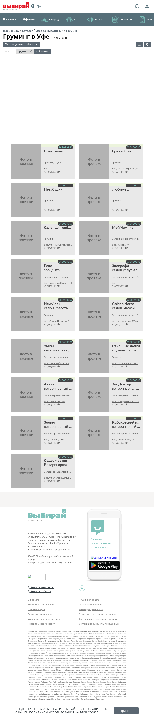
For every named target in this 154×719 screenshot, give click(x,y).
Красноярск (67, 660)
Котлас (118, 658)
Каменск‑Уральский (86, 653)
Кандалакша (116, 653)
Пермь (123, 677)
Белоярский (32, 638)
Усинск (123, 691)
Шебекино (118, 696)
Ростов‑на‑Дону (34, 682)
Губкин (47, 648)
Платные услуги (36, 609)
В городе (54, 19)
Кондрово (95, 658)
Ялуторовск (90, 699)
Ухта (77, 694)
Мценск (46, 670)
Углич (82, 691)
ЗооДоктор (121, 384)
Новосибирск (92, 675)
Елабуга (123, 648)
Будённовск (32, 641)
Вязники (56, 646)
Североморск (45, 684)
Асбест (108, 634)
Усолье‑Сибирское (42, 694)
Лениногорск (65, 663)
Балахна (54, 636)
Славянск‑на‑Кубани (94, 684)
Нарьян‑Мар (121, 670)
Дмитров (96, 648)
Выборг (31, 646)
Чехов (75, 696)
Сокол (123, 684)
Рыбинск (56, 682)
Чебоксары (32, 696)
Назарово (91, 670)
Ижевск (103, 651)
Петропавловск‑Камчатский (39, 679)
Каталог (10, 19)
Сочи (65, 687)
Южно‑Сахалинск (58, 699)
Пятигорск (95, 679)
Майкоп (79, 665)
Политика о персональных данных (98, 614)
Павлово (77, 677)
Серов (83, 684)
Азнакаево (77, 631)
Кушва (30, 663)
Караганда (32, 655)
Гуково (62, 648)
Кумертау (101, 660)
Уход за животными (49, 31)
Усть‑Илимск (65, 694)
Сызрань (58, 689)
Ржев (107, 679)
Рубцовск (44, 682)
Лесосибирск (100, 663)
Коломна (31, 658)
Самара (89, 682)
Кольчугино (49, 658)
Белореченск (121, 636)
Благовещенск (69, 638)
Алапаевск (94, 631)
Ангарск (36, 634)
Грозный (40, 648)
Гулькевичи (70, 648)
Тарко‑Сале (94, 689)
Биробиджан (58, 638)
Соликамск (32, 687)
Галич (81, 646)
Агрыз (70, 631)
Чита (90, 696)
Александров (103, 631)
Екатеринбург (114, 648)
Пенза (103, 677)
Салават (69, 682)
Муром (39, 670)
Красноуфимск (56, 660)
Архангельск (99, 634)
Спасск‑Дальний (74, 687)
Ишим (43, 653)
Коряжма (103, 658)
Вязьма (63, 646)
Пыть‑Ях (86, 679)
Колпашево (40, 658)
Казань (59, 653)
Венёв (100, 641)
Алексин (112, 631)
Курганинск (116, 660)
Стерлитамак (121, 687)
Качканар (47, 655)
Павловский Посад (91, 677)
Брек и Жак (122, 151)
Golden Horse (123, 304)
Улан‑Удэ (95, 691)
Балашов (61, 636)
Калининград (67, 653)
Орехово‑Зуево (60, 677)
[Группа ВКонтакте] (82, 588)
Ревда (102, 679)
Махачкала (122, 665)
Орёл (40, 677)
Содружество (55, 461)
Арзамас (76, 634)
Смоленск (107, 684)
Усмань (31, 694)
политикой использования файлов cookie (63, 712)
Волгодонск (60, 643)
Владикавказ (33, 643)
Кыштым (37, 663)
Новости (100, 19)
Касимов (39, 655)
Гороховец (122, 646)
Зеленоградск (58, 651)
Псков (80, 679)
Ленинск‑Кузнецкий (79, 663)
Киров (89, 655)
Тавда (74, 689)
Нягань (108, 675)
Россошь (122, 679)
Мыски (52, 670)
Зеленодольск (69, 651)
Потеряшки (53, 151)
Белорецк (111, 636)
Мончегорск (111, 667)
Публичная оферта (89, 599)
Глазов (102, 646)
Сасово (115, 682)
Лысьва (44, 665)
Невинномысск (51, 672)
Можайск (94, 667)
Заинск (42, 651)
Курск (124, 660)
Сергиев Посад (64, 684)
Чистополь (83, 696)
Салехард (76, 682)
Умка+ (49, 346)
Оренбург (48, 677)
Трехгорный (58, 691)
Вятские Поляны (72, 646)
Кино (77, 19)
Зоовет (50, 422)
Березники (42, 638)
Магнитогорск (70, 665)
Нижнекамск (109, 672)
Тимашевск (115, 689)
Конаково (78, 658)
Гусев (78, 648)
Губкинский (55, 648)
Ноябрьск (101, 675)
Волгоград (51, 643)
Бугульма (112, 638)
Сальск (83, 682)
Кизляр (62, 655)
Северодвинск (33, 684)
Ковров (123, 655)
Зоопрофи (120, 266)
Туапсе (66, 691)
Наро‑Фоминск (110, 670)
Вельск (94, 641)
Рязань (63, 682)
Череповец (50, 696)
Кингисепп (75, 655)
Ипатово (110, 651)
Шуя (124, 696)
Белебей (97, 636)
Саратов (103, 682)
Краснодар (32, 660)
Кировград (96, 655)
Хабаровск (84, 694)
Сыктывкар (67, 689)
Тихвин (123, 689)
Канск (124, 653)
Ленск (91, 663)
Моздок (102, 667)
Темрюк (108, 689)
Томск (46, 691)
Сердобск (75, 684)
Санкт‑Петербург (40, 631)
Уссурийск (55, 694)
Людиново (52, 665)
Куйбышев (84, 660)
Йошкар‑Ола (51, 653)
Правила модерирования (41, 623)
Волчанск (90, 643)
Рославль (114, 679)
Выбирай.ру (11, 31)
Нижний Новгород (35, 675)
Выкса (36, 646)
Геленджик (95, 646)
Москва (31, 631)
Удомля (88, 691)
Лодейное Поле (34, 665)
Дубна (102, 648)
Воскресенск (113, 643)
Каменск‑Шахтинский (103, 653)
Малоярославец (89, 665)
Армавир (84, 634)
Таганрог (80, 689)
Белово (104, 636)
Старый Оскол (109, 687)
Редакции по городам (40, 614)
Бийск (50, 638)
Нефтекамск (72, 672)
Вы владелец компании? (41, 604)
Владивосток (121, 641)
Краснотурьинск (43, 660)
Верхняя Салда (109, 641)
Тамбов (87, 689)
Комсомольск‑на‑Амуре (64, 658)
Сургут (52, 689)
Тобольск (31, 691)
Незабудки (53, 189)
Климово (104, 655)
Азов (83, 631)
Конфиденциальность (91, 609)
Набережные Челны (72, 670)
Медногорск (39, 667)
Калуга (75, 653)
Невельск (39, 672)
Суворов (38, 689)
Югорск (48, 699)
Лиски (123, 663)
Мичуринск (85, 667)
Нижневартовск (96, 672)
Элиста (42, 699)
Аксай (87, 631)
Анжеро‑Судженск (48, 634)
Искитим (31, 653)
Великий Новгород (83, 641)
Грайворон (32, 648)
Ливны (109, 663)
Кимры (68, 655)
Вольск (97, 643)
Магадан (60, 665)
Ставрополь (86, 687)
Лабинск (46, 663)
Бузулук (41, 641)
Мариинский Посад (104, 665)
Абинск (64, 631)
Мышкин (59, 670)
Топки (51, 691)
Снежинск (116, 684)
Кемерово (55, 655)
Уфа (72, 694)
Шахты (110, 696)
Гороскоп (126, 19)
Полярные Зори (64, 679)
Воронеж (104, 643)
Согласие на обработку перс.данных (99, 623)
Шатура (104, 696)
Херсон (113, 694)
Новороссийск (80, 675)
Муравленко (121, 667)
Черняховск (68, 696)
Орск (70, 677)
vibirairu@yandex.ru (58, 543)
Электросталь (33, 699)
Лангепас (54, 663)
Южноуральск (70, 699)
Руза (50, 682)
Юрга (78, 699)
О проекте (33, 599)
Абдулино (57, 631)
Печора (54, 679)
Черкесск (59, 696)
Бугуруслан (122, 638)
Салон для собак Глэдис (64, 228)
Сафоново (122, 682)
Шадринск (97, 696)
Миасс (47, 667)
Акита (49, 384)
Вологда (76, 643)
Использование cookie (91, 604)
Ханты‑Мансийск (102, 694)
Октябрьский (116, 675)
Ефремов (35, 651)
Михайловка (75, 667)
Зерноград (80, 651)
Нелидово (62, 672)
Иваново (96, 651)
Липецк (117, 663)
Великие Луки (69, 641)
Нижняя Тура (59, 675)
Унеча (111, 691)
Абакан (50, 631)
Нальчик (99, 670)
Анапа (30, 634)
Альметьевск (121, 631)
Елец (29, 651)
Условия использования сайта (44, 618)
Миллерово (55, 667)
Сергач (54, 684)
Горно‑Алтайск (111, 646)
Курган (108, 660)
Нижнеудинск (121, 672)
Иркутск (123, 651)
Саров (109, 682)
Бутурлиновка (50, 641)
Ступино (31, 689)
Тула (71, 691)
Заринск (49, 651)
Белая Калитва (79, 636)
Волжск (69, 643)
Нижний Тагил (48, 675)
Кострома (111, 658)
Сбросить (42, 51)
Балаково (47, 636)
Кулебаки (93, 660)
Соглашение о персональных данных (99, 618)
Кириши (83, 655)
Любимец (120, 189)
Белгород (89, 636)
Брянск (105, 638)
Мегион (31, 667)
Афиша (29, 19)
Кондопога (86, 658)
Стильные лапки (126, 346)
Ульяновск (104, 691)
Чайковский (121, 694)
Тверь (101, 689)
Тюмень (76, 691)
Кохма (123, 658)
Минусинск (65, 667)
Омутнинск (32, 677)
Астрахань (122, 634)
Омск (124, 675)
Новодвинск (69, 675)
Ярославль (100, 699)
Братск (98, 638)
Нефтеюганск (84, 672)
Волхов (82, 643)
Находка (31, 672)
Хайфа (92, 694)
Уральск (117, 691)
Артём (91, 634)
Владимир (42, 643)
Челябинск (41, 696)
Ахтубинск (32, 636)
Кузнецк (76, 660)
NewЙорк (52, 304)
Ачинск (39, 636)
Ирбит (116, 651)
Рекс (48, 266)
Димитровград (86, 648)
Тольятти (39, 691)
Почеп (74, 679)
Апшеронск (68, 634)
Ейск (107, 648)
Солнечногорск (43, 687)
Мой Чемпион (123, 228)
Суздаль (46, 689)
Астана (114, 634)
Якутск (83, 699)
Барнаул (69, 636)
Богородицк (81, 638)
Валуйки (60, 641)
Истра (37, 653)
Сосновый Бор (56, 687)
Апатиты (59, 634)
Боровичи (91, 638)
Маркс (114, 665)
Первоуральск (113, 677)
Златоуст (88, 651)
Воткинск (122, 643)
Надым (83, 670)
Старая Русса (97, 687)
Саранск (96, 682)
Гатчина (87, 646)
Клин (111, 655)
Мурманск (32, 670)
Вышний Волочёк (46, 646)
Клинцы (116, 655)
